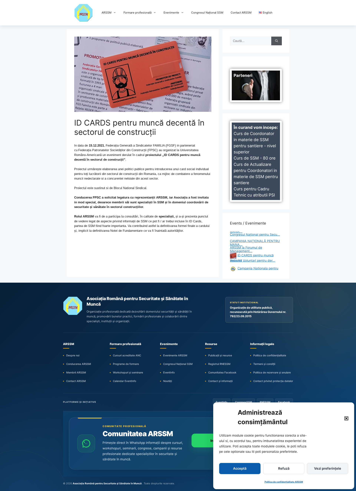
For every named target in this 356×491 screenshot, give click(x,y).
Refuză (283, 468)
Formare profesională (137, 12)
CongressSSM (243, 402)
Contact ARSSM (241, 12)
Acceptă (239, 468)
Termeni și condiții (264, 363)
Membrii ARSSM (76, 372)
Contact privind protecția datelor (273, 381)
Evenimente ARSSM (175, 355)
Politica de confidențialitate (269, 355)
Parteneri (243, 75)
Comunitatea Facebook (222, 372)
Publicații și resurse (220, 355)
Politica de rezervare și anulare (272, 372)
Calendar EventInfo (124, 381)
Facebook (284, 402)
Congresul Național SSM (207, 12)
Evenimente (171, 12)
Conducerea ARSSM (78, 363)
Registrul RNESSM (219, 363)
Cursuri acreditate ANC (127, 355)
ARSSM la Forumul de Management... (246, 242)
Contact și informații (220, 381)
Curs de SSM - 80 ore (255, 158)
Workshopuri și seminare (128, 372)
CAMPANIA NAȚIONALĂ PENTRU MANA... (255, 236)
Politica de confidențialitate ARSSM (284, 481)
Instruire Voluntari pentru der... (252, 254)
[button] (346, 418)
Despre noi (72, 355)
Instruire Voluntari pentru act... (252, 267)
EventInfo (169, 372)
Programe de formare (126, 363)
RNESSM (265, 402)
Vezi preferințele (327, 468)
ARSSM (106, 12)
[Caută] (276, 41)
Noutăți (167, 381)
